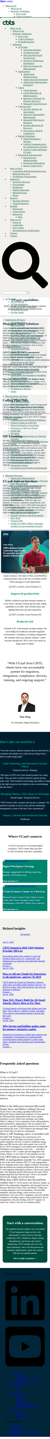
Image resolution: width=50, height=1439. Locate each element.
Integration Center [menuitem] (19, 465)
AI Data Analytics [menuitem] (19, 380)
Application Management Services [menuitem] (27, 328)
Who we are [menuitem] (15, 219)
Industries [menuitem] (14, 179)
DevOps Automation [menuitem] (20, 333)
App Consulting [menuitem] (18, 322)
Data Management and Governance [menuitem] (27, 407)
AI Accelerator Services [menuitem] (22, 372)
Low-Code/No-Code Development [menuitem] (27, 336)
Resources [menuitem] (17, 214)
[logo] (16, 1269)
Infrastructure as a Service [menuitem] (23, 457)
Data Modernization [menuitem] (20, 401)
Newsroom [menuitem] (20, 1385)
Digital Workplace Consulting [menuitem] (25, 383)
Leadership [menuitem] (20, 1378)
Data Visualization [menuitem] (19, 404)
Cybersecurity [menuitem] (22, 1402)
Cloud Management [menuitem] (20, 354)
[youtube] (25, 1368)
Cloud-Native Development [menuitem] (24, 330)
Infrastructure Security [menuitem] (21, 460)
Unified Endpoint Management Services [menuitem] (29, 441)
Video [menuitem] (13, 391)
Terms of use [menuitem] (16, 1428)
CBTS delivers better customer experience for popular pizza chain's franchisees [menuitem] (28, 497)
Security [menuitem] (9, 504)
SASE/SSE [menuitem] (15, 431)
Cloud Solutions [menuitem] (13, 346)
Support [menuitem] (19, 1412)
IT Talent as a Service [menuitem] (21, 389)
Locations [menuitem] (20, 1414)
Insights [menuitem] (14, 206)
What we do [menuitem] (11, 6)
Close (2, 1)
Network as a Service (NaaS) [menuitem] (24, 428)
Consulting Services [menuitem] (20, 349)
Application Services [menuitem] (15, 320)
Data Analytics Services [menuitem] (16, 396)
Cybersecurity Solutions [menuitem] (22, 510)
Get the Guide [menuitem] (17, 312)
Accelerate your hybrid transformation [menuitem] (29, 468)
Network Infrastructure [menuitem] (21, 462)
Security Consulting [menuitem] (20, 386)
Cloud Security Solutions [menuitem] (22, 357)
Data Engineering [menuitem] (19, 399)
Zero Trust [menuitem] (15, 518)
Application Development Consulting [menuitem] (28, 375)
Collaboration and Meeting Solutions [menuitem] (28, 420)
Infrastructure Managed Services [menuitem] (26, 486)
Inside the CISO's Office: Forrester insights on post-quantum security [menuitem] (27, 524)
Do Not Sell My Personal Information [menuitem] (26, 1433)
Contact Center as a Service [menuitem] (24, 422)
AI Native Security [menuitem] (19, 309)
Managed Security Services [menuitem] (23, 512)
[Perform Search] (28, 292)
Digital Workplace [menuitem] (14, 417)
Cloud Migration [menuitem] (18, 351)
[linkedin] (25, 1322)
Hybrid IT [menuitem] (15, 452)
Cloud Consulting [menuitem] (19, 378)
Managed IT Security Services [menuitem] (25, 491)
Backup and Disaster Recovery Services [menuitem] (29, 481)
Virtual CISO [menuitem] (17, 521)
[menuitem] (16, 8)
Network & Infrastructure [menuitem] (26, 1407)
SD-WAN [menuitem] (15, 433)
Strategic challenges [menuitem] (20, 11)
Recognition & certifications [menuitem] (28, 1380)
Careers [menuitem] (19, 1417)
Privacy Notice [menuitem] (17, 1431)
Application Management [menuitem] (23, 478)
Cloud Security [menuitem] (18, 507)
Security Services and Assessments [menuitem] (27, 515)
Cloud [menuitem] (18, 1400)
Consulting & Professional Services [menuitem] (22, 370)
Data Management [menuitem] (19, 483)
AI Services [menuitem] (10, 299)
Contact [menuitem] (14, 1409)
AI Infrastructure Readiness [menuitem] (24, 307)
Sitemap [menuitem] (14, 1435)
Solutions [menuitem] (17, 44)
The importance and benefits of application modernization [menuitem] (25, 340)
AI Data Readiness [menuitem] (19, 304)
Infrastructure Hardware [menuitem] (22, 454)
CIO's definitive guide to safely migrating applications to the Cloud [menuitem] (30, 361)
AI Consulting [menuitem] (17, 301)
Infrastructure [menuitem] (11, 449)
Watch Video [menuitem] (17, 410)
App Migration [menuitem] (18, 325)
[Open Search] (25, 265)
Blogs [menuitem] (18, 1387)
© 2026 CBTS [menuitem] (17, 1426)
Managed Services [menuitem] (14, 475)
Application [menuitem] (21, 1397)
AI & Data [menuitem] (20, 1395)
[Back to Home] (9, 22)
